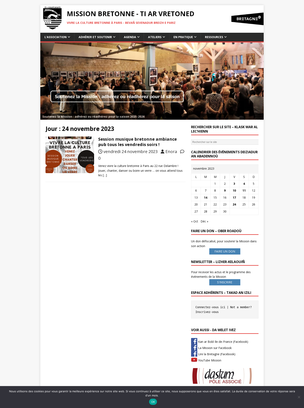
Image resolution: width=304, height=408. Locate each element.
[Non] (299, 397)
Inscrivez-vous (207, 312)
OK (153, 401)
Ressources (214, 37)
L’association (55, 37)
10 (234, 190)
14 (205, 197)
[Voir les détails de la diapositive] (152, 81)
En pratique (183, 37)
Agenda (130, 37)
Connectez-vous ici (210, 307)
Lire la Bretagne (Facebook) (216, 354)
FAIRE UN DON (224, 251)
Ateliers (155, 37)
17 (234, 197)
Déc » (204, 221)
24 (234, 204)
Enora (171, 151)
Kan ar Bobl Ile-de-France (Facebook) (222, 342)
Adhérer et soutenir (95, 37)
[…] (105, 175)
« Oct (194, 221)
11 (244, 190)
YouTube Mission (209, 360)
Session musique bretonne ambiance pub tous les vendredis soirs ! (137, 141)
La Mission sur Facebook (214, 348)
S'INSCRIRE (224, 282)
